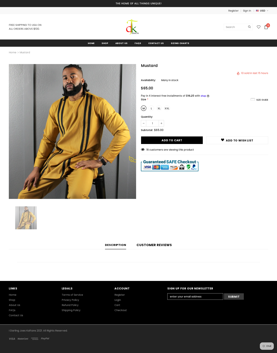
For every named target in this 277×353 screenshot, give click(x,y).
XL (159, 108)
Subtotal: (147, 130)
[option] (72, 131)
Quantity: (147, 117)
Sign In (247, 11)
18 (147, 150)
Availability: (148, 80)
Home (12, 52)
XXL (167, 108)
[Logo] (132, 27)
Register (233, 11)
